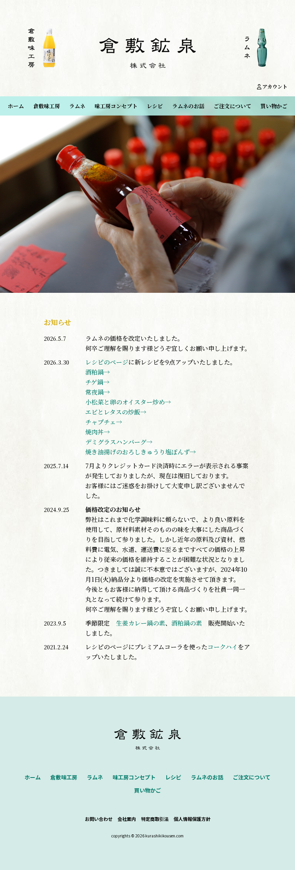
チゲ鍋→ (97, 382)
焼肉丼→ (97, 432)
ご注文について (232, 106)
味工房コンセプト (116, 106)
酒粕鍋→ (97, 372)
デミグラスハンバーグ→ (118, 441)
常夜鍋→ (97, 392)
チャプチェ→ (103, 422)
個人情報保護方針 (192, 819)
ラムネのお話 (188, 106)
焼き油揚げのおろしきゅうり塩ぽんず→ (140, 451)
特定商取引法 (155, 819)
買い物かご (273, 106)
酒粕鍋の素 (186, 623)
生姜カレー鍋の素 (140, 623)
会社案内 (127, 819)
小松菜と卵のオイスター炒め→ (128, 402)
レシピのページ (106, 362)
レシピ (155, 106)
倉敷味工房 (46, 106)
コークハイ (222, 646)
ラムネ (77, 106)
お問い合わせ (99, 819)
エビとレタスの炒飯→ (115, 412)
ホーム (16, 106)
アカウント (274, 86)
